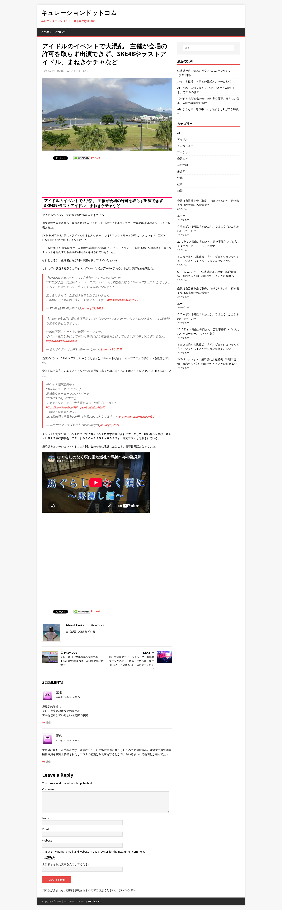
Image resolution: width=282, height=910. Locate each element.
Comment (48, 789)
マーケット (184, 152)
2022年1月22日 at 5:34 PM (68, 697)
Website (47, 840)
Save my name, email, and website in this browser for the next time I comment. (95, 851)
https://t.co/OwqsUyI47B (61, 407)
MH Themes (94, 901)
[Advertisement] (73, 182)
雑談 (180, 190)
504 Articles (97, 625)
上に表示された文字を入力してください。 (67, 864)
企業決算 (182, 158)
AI (178, 133)
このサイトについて (53, 32)
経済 (180, 184)
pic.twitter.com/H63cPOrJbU (136, 416)
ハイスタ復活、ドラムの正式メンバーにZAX (204, 81)
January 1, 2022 (109, 425)
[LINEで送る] (81, 158)
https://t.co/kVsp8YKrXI (91, 407)
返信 (48, 722)
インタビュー (185, 145)
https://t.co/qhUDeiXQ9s (61, 341)
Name (46, 818)
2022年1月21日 (56, 71)
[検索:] (208, 48)
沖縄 (180, 177)
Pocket (95, 158)
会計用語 (182, 165)
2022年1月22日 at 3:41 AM (68, 740)
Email (45, 829)
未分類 (181, 171)
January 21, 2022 (92, 308)
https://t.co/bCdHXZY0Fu (122, 300)
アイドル (76, 71)
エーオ (181, 216)
